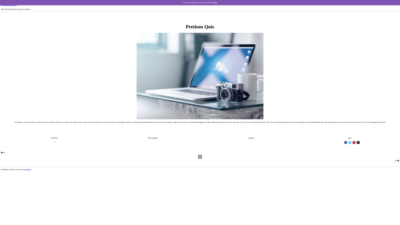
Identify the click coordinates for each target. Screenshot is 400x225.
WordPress (27, 169)
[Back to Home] (200, 157)
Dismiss (214, 2)
